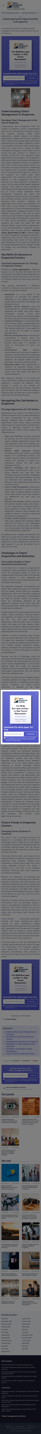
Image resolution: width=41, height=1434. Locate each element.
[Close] (36, 693)
